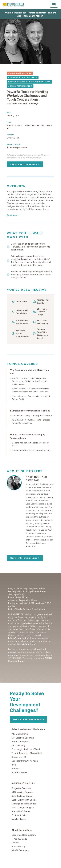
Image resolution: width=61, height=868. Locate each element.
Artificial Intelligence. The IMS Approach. (31, 14)
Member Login (19, 819)
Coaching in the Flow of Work (26, 749)
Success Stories (19, 772)
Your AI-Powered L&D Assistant (27, 753)
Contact (15, 842)
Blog (14, 764)
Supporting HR (19, 757)
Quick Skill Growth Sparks (24, 800)
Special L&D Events (21, 811)
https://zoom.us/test (18, 638)
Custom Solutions (20, 815)
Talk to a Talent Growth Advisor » (28, 719)
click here (13, 655)
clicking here (28, 644)
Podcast (16, 768)
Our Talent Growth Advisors (25, 761)
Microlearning (18, 745)
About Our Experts (20, 741)
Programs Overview (21, 788)
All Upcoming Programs (23, 792)
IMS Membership (20, 734)
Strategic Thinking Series (24, 803)
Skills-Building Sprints (22, 796)
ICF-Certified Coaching (23, 737)
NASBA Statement (20, 850)
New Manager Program (23, 807)
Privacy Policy (18, 846)
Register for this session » (25, 164)
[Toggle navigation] (54, 5)
